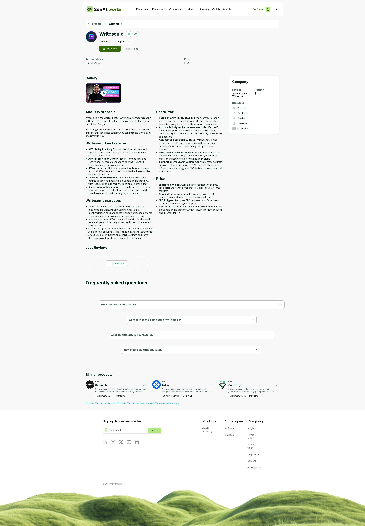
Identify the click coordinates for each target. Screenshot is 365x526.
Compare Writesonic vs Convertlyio (162, 403)
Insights (251, 428)
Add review (118, 263)
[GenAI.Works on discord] (137, 442)
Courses (229, 434)
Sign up (154, 430)
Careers (251, 460)
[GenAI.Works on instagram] (113, 442)
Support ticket (251, 446)
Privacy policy (251, 436)
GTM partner (254, 467)
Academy (205, 9)
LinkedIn (242, 123)
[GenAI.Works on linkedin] (105, 442)
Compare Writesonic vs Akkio (131, 403)
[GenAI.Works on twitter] (121, 442)
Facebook (242, 113)
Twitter (241, 118)
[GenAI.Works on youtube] (129, 442)
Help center (253, 454)
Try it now (112, 48)
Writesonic (115, 23)
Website (241, 108)
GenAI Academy (207, 430)
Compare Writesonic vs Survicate (101, 403)
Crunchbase (243, 128)
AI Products (94, 23)
